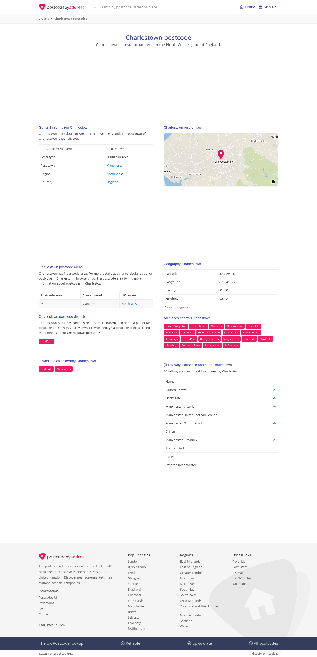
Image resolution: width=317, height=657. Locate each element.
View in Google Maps (178, 307)
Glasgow (134, 578)
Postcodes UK (48, 597)
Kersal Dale (231, 332)
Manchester (115, 165)
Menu (268, 7)
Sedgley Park (231, 339)
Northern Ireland (192, 615)
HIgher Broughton (209, 332)
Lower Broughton (175, 326)
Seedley (171, 345)
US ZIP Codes (241, 578)
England (112, 182)
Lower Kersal (198, 326)
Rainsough (171, 339)
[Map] (221, 159)
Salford (46, 369)
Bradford (134, 589)
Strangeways (212, 345)
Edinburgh (135, 601)
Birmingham (137, 567)
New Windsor (235, 326)
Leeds (132, 573)
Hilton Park (189, 339)
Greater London (191, 573)
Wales (184, 626)
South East (187, 589)
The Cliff (253, 326)
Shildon (59, 625)
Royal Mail (239, 561)
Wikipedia (239, 584)
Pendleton (171, 332)
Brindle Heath (251, 332)
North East (187, 578)
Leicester (134, 617)
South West (188, 595)
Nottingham (136, 628)
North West (115, 174)
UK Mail (238, 573)
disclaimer (258, 653)
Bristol (132, 612)
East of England (191, 567)
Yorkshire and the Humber (199, 606)
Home (250, 7)
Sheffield (134, 584)
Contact (44, 614)
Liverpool (134, 595)
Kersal (188, 332)
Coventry (134, 623)
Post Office (240, 567)
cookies (273, 653)
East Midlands (190, 561)
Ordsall (265, 339)
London (133, 561)
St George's (231, 345)
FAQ (42, 609)
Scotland (186, 621)
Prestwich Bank (191, 345)
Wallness (216, 326)
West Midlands (191, 601)
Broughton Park (209, 339)
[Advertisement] (158, 82)
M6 (46, 341)
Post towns (46, 603)
